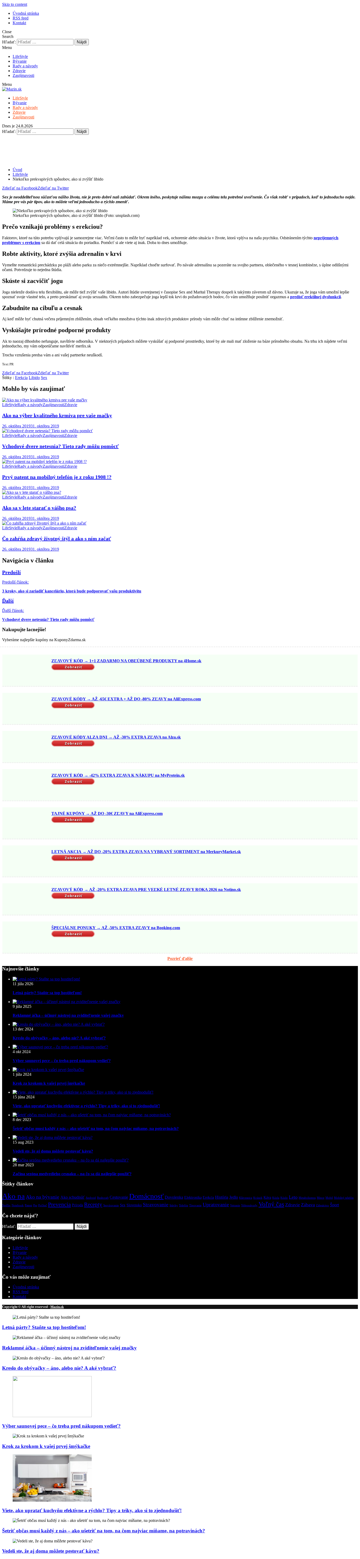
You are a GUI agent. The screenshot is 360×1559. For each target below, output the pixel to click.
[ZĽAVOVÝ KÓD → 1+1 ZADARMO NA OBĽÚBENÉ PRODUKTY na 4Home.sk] (26, 671)
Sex (44, 377)
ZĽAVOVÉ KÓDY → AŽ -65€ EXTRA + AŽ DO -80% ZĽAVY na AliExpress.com (126, 699)
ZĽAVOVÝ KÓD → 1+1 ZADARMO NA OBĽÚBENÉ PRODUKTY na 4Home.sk (126, 661)
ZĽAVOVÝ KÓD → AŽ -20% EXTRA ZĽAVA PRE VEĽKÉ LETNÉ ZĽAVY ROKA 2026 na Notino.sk (146, 889)
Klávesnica (245, 1197)
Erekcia (21, 377)
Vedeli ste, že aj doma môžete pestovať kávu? (53, 1151)
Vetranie (235, 1205)
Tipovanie (195, 1205)
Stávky (173, 1205)
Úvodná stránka (26, 13)
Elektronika (193, 1197)
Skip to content (14, 4)
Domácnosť (146, 1196)
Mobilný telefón (344, 1197)
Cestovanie (119, 1197)
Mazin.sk (57, 1307)
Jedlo (233, 1197)
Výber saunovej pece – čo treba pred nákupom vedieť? (62, 1060)
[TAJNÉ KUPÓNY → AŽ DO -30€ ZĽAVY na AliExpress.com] (26, 824)
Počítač (42, 1205)
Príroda (77, 1205)
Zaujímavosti (23, 75)
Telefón (183, 1205)
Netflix (6, 1205)
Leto (293, 1197)
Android (91, 1197)
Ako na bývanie (42, 1197)
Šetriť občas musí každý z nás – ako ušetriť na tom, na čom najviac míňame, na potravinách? (96, 1128)
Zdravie (19, 70)
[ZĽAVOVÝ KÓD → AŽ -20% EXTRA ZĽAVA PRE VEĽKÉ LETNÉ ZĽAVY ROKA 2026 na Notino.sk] (26, 900)
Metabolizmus (307, 1197)
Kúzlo (284, 1197)
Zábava (308, 1204)
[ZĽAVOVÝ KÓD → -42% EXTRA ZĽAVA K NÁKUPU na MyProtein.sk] (26, 785)
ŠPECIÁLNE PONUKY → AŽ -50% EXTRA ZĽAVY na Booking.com (115, 927)
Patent (28, 1205)
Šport (334, 1205)
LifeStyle (20, 56)
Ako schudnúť (72, 1197)
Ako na (13, 1196)
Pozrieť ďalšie (180, 958)
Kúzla (275, 1197)
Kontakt (19, 23)
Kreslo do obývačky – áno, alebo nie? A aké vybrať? (59, 1038)
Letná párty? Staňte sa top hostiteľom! (47, 992)
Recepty (93, 1204)
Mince (320, 1197)
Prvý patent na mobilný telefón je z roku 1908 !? (56, 477)
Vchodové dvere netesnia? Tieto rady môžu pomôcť (60, 446)
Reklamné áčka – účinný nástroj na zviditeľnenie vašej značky (68, 1015)
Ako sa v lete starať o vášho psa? (39, 508)
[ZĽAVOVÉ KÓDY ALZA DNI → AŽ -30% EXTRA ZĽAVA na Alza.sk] (26, 747)
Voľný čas (271, 1204)
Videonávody (249, 1205)
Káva (267, 1197)
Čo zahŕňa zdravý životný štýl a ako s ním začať (56, 538)
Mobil (329, 1197)
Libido (34, 377)
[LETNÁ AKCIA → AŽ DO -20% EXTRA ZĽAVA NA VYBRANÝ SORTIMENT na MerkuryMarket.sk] (26, 861)
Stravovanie (155, 1204)
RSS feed (20, 18)
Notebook (18, 1205)
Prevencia (59, 1204)
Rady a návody (25, 66)
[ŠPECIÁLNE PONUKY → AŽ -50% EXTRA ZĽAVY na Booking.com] (26, 938)
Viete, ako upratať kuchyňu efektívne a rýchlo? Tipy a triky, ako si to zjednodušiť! (86, 1106)
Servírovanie (111, 1205)
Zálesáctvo (322, 1205)
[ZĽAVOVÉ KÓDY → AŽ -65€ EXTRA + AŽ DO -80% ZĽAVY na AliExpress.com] (26, 709)
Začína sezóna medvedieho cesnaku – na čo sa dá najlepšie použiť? (72, 1174)
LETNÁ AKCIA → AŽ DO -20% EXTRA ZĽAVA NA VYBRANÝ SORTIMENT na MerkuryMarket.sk (146, 851)
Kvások (257, 1197)
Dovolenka (174, 1197)
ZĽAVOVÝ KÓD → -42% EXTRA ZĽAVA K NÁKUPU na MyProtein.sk (118, 775)
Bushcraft (103, 1197)
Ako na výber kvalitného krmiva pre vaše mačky (57, 415)
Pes (35, 1205)
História (221, 1197)
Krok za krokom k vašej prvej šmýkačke (49, 1083)
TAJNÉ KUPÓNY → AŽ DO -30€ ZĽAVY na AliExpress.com (107, 813)
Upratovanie (216, 1204)
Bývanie (20, 61)
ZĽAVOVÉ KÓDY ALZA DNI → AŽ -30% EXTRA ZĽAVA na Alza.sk (116, 737)
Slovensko (134, 1205)
